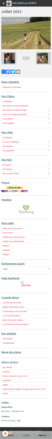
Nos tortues (7, 169)
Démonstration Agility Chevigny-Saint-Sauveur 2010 (24, 389)
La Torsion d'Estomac (11, 316)
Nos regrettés (8, 123)
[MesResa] (42, 435)
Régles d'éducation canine (13, 307)
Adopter (6, 254)
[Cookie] (5, 434)
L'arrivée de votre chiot (12, 303)
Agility (5, 385)
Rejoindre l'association (12, 87)
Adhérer (6, 246)
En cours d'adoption (11, 142)
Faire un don (8, 233)
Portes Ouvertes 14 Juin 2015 (15, 376)
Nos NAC (6, 372)
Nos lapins (7, 165)
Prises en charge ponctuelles (15, 114)
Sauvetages (7, 339)
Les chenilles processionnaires (15, 324)
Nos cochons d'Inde (11, 173)
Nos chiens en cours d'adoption (16, 106)
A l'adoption (8, 101)
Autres (5, 393)
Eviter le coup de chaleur (13, 320)
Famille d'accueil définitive (13, 241)
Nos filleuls (7, 367)
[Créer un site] (10, 435)
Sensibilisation (9, 343)
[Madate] (26, 435)
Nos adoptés (8, 119)
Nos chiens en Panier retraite (14, 110)
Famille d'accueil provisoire (14, 237)
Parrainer (6, 250)
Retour (26, 58)
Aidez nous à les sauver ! (13, 228)
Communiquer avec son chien (15, 311)
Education (7, 380)
